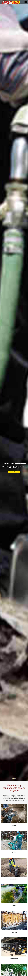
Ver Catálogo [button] (14, 472)
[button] (24, 969)
